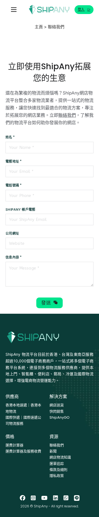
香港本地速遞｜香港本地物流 (23, 408)
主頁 (39, 26)
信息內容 (12, 257)
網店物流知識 (60, 457)
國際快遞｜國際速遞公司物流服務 (23, 420)
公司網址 (12, 233)
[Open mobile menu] (13, 9)
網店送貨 (57, 405)
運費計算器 (14, 445)
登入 (81, 9)
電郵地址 (12, 161)
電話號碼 (12, 185)
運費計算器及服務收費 (23, 451)
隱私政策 (57, 475)
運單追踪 (57, 463)
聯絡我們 (67, 115)
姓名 (9, 137)
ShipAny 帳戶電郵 (20, 209)
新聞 (53, 451)
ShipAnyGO (60, 417)
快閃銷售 (57, 411)
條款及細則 (58, 469)
